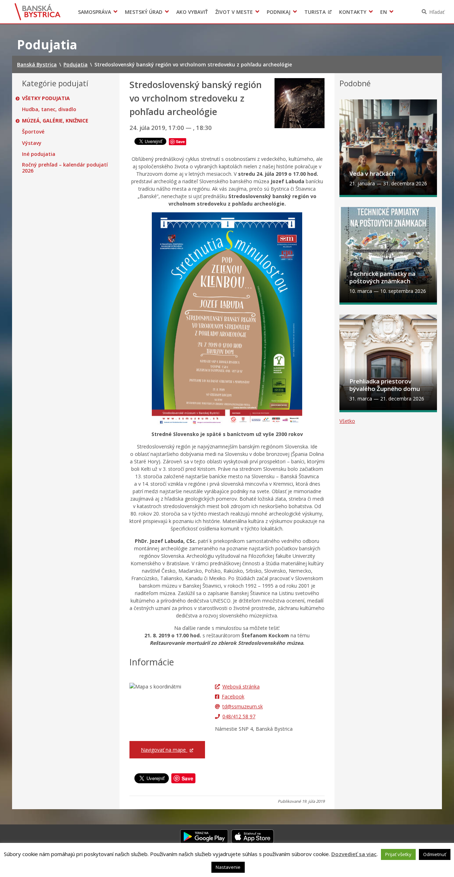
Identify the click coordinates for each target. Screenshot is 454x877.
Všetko (347, 421)
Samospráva (94, 12)
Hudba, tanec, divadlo (49, 109)
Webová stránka (241, 686)
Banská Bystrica (38, 11)
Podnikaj (278, 12)
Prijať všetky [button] (398, 854)
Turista (315, 12)
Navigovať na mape (164, 749)
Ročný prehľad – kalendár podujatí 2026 (65, 168)
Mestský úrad (143, 12)
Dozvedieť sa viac (354, 853)
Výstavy (31, 143)
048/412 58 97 (238, 716)
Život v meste (234, 12)
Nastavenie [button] (228, 867)
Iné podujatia (38, 154)
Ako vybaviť (192, 12)
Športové (33, 132)
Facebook (233, 696)
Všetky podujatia (46, 98)
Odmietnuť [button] (434, 854)
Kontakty (352, 12)
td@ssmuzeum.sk (242, 706)
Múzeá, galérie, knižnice (55, 121)
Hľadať (436, 12)
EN (383, 12)
